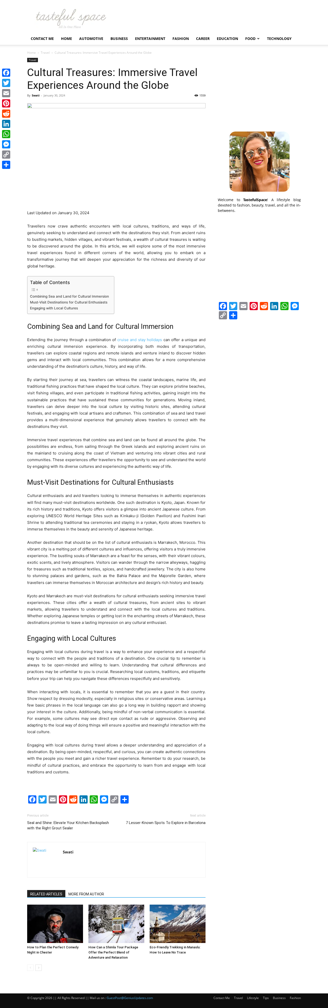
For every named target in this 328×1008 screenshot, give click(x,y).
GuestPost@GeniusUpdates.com (130, 998)
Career (203, 38)
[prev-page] (30, 967)
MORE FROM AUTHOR (86, 894)
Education (227, 38)
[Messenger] (6, 144)
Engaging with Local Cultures (54, 308)
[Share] (6, 165)
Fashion (180, 38)
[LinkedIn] (6, 124)
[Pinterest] (6, 103)
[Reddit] (6, 114)
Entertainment (150, 38)
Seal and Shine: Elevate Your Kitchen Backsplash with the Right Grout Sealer (68, 825)
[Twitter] (6, 83)
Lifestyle (253, 998)
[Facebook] (6, 73)
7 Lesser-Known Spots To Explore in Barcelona (166, 822)
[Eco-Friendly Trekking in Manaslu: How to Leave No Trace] (178, 924)
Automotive (91, 38)
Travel (45, 52)
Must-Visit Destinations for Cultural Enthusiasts (68, 302)
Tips (266, 998)
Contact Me (42, 38)
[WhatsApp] (6, 134)
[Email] (6, 93)
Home (66, 38)
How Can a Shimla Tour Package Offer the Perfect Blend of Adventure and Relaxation (113, 952)
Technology (279, 38)
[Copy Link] (6, 154)
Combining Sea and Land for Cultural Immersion (69, 296)
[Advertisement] (259, 90)
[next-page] (38, 967)
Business (119, 38)
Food (250, 38)
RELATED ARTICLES (46, 894)
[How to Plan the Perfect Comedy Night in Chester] (55, 924)
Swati (35, 95)
